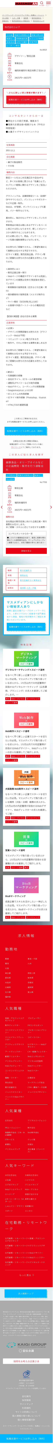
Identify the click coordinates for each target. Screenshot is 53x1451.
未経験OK (29, 1206)
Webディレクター (35, 1065)
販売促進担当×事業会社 (30, 580)
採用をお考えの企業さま (26, 1361)
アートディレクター (13, 1051)
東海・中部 (32, 958)
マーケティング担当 (36, 1082)
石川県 (8, 992)
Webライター (33, 1070)
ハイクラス (30, 1180)
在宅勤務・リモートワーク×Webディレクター (25, 1257)
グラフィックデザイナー (14, 1045)
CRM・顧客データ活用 (37, 1087)
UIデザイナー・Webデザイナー (37, 1045)
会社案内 (26, 1396)
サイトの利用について (26, 1411)
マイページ (16, 447)
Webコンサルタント (36, 1056)
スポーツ (9, 1211)
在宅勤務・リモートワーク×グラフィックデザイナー (25, 1246)
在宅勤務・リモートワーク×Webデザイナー (24, 1253)
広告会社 (9, 1120)
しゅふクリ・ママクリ (14, 1206)
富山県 (30, 992)
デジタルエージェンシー (37, 1121)
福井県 (8, 997)
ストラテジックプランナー (14, 1031)
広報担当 (31, 1077)
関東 (7, 958)
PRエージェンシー (13, 1127)
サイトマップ (26, 1404)
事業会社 (24, 575)
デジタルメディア (12, 1149)
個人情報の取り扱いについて (26, 1415)
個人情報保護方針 (26, 1419)
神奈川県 (31, 973)
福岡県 (23, 588)
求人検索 (41, 5)
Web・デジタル (31, 1189)
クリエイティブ (31, 1184)
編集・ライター (11, 1077)
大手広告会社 (11, 1175)
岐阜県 (30, 977)
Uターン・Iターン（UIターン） (14, 1200)
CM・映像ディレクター (37, 1051)
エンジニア (10, 1194)
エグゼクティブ (11, 1184)
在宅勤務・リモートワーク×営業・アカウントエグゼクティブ (25, 1239)
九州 (29, 963)
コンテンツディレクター (14, 1071)
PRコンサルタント (35, 1025)
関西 (7, 963)
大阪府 (8, 982)
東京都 (8, 973)
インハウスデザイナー (37, 1092)
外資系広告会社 (31, 1175)
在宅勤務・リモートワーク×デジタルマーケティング (25, 1263)
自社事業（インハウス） (36, 1150)
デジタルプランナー (13, 1061)
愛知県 (8, 977)
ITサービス (9, 1139)
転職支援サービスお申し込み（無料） (26, 1438)
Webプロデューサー (13, 1065)
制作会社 (31, 1127)
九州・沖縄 (31, 588)
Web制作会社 (33, 1132)
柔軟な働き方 (30, 1199)
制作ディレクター (12, 1025)
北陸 (7, 968)
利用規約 (26, 1407)
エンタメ (29, 1211)
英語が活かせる (31, 1194)
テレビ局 (31, 1139)
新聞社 (8, 1144)
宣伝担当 (9, 1082)
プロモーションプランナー (37, 1031)
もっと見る (25, 1275)
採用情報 (26, 1400)
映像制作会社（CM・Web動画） (15, 1133)
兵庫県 (8, 987)
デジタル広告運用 (35, 1061)
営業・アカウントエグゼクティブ (14, 1019)
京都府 (30, 982)
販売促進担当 (26, 570)
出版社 (30, 1144)
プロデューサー (34, 1018)
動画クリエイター (12, 1056)
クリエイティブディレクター (14, 1038)
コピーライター (34, 1037)
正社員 (8, 1180)
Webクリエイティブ (13, 1189)
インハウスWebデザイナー (14, 1097)
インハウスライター (13, 1092)
